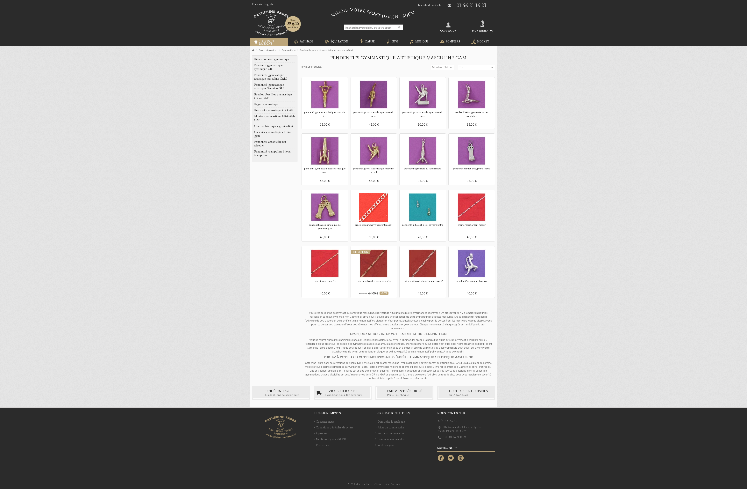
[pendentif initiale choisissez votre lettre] (422, 207)
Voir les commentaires (391, 433)
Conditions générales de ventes (334, 427)
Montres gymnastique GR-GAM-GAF (274, 118)
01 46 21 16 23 (471, 5)
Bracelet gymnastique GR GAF (273, 110)
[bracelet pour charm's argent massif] (373, 207)
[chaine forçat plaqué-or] (324, 263)
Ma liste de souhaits (429, 5)
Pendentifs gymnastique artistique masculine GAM (270, 76)
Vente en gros (386, 445)
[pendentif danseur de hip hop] (471, 263)
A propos (321, 433)
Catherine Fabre (468, 366)
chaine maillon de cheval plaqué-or (374, 281)
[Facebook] (440, 458)
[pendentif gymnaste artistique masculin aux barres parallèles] (373, 94)
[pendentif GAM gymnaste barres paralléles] (471, 94)
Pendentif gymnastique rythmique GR (268, 67)
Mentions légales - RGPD (331, 439)
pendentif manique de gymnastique (471, 168)
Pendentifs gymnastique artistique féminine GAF (269, 86)
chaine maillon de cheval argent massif (423, 281)
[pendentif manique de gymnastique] (471, 151)
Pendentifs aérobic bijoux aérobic (270, 143)
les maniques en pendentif (398, 347)
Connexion (448, 30)
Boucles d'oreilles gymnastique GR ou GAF (273, 96)
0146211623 (460, 394)
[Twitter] (450, 458)
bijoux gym (355, 362)
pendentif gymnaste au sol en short (422, 168)
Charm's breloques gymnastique (274, 126)
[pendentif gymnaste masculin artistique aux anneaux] (324, 151)
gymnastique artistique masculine (355, 312)
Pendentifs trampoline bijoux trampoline (272, 153)
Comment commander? (391, 439)
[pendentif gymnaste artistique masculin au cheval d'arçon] (422, 94)
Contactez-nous (325, 421)
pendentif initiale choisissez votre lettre (422, 224)
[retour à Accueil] (253, 50)
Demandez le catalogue (391, 421)
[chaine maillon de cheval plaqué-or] (373, 263)
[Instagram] (460, 458)
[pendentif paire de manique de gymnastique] (324, 207)
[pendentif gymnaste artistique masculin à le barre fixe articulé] (324, 94)
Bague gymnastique (266, 104)
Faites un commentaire (391, 427)
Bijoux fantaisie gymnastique (272, 59)
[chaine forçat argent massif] (471, 207)
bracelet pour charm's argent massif (373, 224)
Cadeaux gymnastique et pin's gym (272, 133)
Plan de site (323, 445)
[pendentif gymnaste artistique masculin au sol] (373, 151)
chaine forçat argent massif (472, 224)
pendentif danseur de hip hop (472, 281)
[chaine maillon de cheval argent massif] (422, 263)
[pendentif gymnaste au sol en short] (422, 151)
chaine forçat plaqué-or (325, 281)
